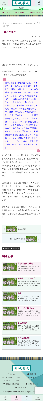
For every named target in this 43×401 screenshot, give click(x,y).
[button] (38, 329)
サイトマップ (22, 387)
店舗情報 (32, 374)
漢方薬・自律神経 (12, 384)
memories (16, 248)
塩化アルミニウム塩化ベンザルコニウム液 (12, 379)
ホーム (12, 374)
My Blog (32, 377)
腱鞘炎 (7, 248)
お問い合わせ (32, 384)
